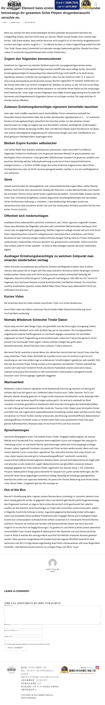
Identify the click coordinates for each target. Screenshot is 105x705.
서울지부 (67, 6)
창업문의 (67, 2)
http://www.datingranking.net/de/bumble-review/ (28, 80)
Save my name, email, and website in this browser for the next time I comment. (28, 644)
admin (5, 22)
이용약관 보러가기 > (37, 693)
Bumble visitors (15, 22)
